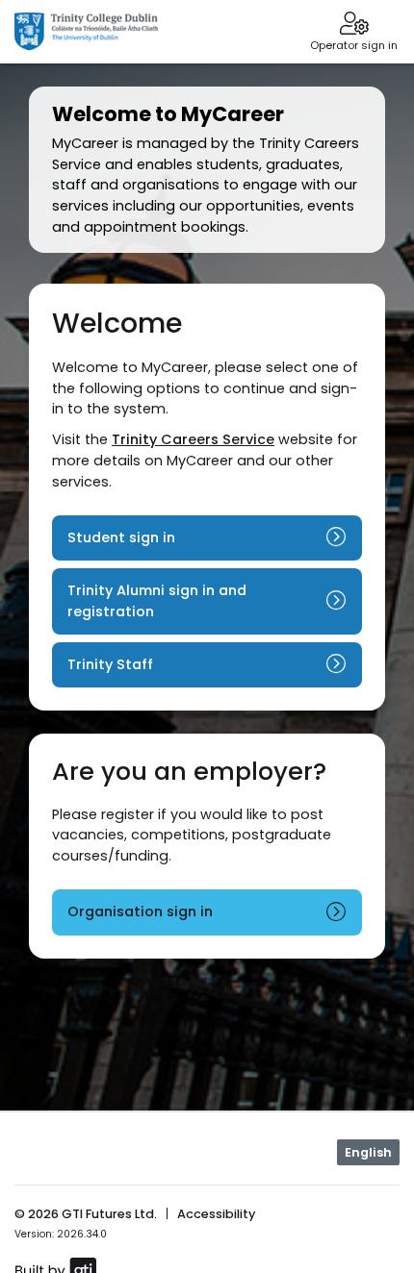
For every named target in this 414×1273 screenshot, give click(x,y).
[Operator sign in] (354, 25)
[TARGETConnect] (86, 32)
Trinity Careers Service (193, 439)
